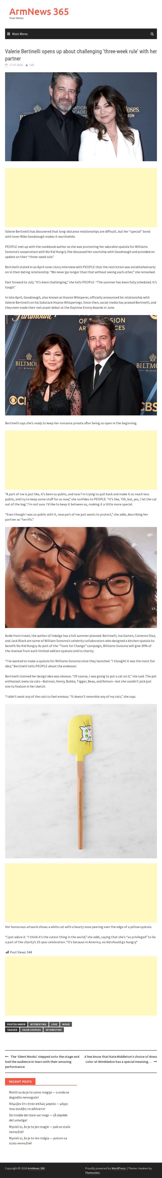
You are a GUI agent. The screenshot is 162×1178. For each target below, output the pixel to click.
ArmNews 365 (39, 11)
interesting (38, 1024)
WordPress (119, 1168)
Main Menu (20, 34)
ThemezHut (92, 1173)
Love (54, 1024)
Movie (66, 1024)
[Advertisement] (81, 197)
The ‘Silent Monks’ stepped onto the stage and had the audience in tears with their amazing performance (42, 1061)
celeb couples (31, 1029)
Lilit (32, 65)
